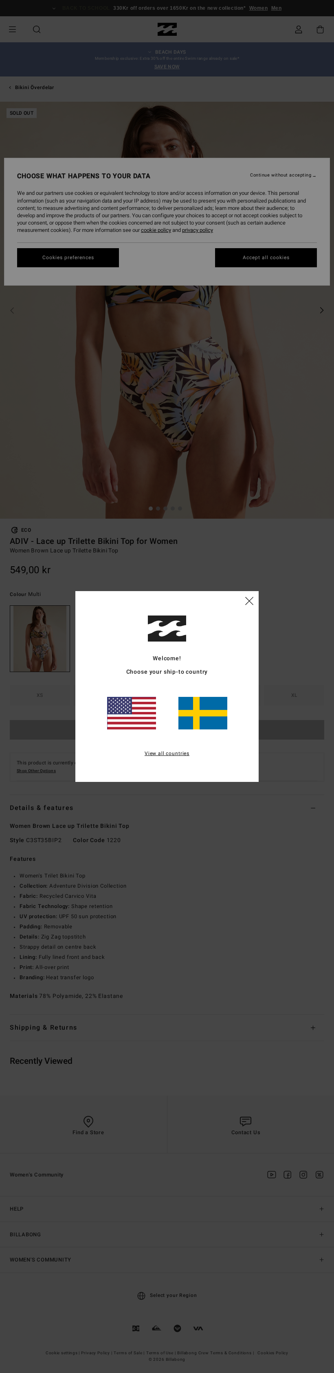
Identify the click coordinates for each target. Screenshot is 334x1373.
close (249, 600)
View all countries (167, 753)
